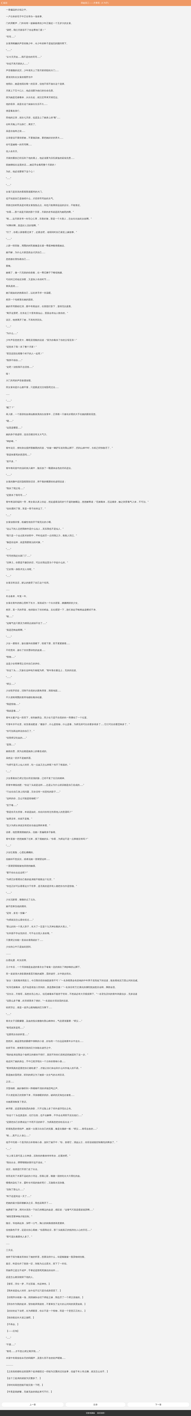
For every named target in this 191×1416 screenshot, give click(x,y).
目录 (95, 1404)
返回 (5, 3)
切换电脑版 (90, 1413)
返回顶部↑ (101, 1413)
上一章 (33, 1404)
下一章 (158, 1404)
